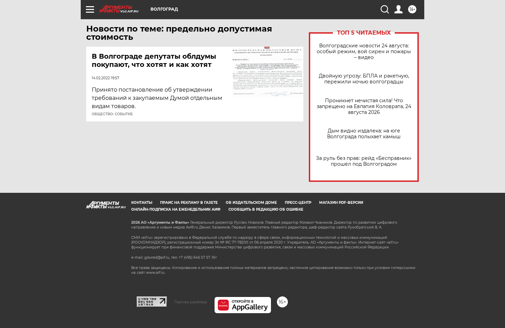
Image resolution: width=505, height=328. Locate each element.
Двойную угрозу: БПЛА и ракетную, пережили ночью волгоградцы (364, 79)
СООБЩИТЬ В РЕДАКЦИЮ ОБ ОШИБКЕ (265, 209)
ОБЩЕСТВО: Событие (112, 114)
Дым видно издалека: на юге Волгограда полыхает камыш (364, 134)
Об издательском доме (251, 202)
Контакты (141, 202)
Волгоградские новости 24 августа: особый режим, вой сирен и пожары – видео (364, 51)
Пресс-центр (298, 202)
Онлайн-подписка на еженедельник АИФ (176, 209)
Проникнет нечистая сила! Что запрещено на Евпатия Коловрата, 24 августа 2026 (364, 106)
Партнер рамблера (190, 302)
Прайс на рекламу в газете (189, 202)
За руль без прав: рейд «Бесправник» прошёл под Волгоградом (364, 161)
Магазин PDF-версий (341, 202)
